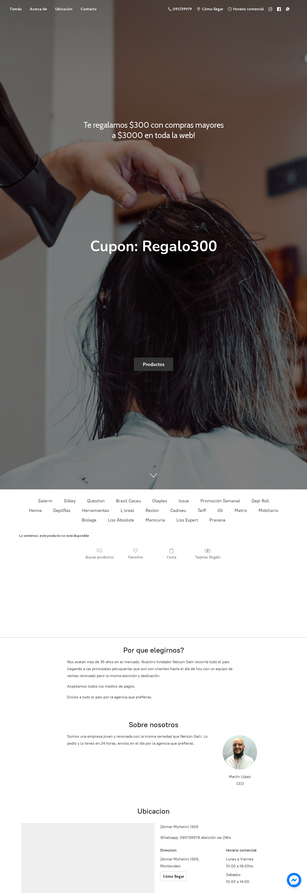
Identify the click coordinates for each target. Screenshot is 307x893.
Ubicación (63, 9)
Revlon (152, 510)
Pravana (217, 520)
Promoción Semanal (220, 501)
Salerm (45, 501)
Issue (184, 501)
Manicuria (155, 520)
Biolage (89, 520)
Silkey (70, 501)
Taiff (202, 510)
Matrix (241, 510)
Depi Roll (260, 501)
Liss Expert (187, 520)
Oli (220, 510)
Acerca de (38, 9)
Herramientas (95, 510)
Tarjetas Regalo (207, 557)
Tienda (16, 9)
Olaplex (159, 501)
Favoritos (135, 557)
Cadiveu (178, 510)
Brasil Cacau (128, 501)
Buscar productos (99, 557)
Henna (35, 510)
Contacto (89, 9)
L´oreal (127, 510)
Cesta (171, 557)
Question (96, 501)
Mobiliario (268, 510)
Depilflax (62, 510)
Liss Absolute (121, 520)
